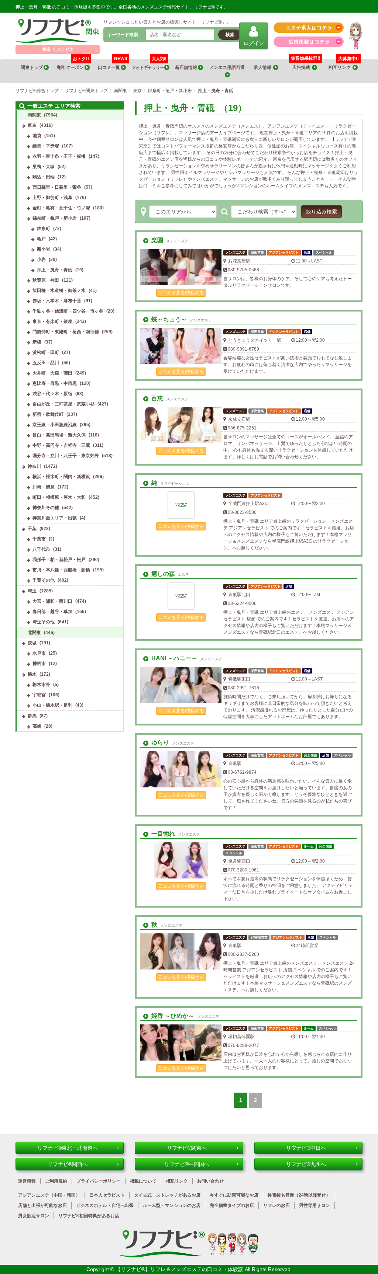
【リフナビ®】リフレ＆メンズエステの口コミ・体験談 (180, 1269)
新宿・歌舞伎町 (47, 414)
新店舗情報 (186, 67)
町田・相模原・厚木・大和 (59, 497)
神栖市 (39, 663)
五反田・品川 (45, 362)
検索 (230, 34)
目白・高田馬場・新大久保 (59, 435)
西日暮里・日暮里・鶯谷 (56, 187)
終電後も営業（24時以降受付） (299, 1195)
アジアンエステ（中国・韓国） (49, 1195)
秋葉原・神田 (45, 280)
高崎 (36, 726)
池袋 (36, 135)
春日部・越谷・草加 (52, 611)
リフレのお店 (276, 1205)
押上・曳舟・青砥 (54, 269)
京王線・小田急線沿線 (54, 424)
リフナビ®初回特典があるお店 (88, 1215)
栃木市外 (41, 684)
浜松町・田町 (45, 352)
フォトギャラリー (148, 64)
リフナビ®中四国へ (186, 1164)
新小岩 (43, 249)
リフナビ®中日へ (306, 1148)
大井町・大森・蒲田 (52, 373)
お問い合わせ (210, 1181)
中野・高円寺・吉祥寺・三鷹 (61, 445)
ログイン (253, 43)
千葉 (32, 528)
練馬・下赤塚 (45, 146)
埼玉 (32, 591)
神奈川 (34, 466)
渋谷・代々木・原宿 (52, 393)
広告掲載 (302, 67)
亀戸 (41, 238)
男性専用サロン (314, 1205)
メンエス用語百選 (227, 67)
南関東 (34, 115)
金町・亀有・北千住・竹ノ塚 (61, 207)
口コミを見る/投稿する (181, 292)
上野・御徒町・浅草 (52, 197)
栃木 (32, 674)
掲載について (143, 1181)
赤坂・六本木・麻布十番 (56, 300)
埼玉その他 (43, 621)
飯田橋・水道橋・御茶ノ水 (59, 290)
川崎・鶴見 (43, 487)
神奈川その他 (45, 507)
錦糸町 (43, 228)
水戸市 (39, 653)
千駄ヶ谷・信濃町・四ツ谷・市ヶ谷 (67, 311)
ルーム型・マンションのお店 (171, 1205)
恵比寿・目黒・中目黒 (54, 383)
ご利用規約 (56, 1181)
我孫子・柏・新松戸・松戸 (59, 559)
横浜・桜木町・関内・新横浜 (61, 476)
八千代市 (41, 549)
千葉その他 (43, 580)
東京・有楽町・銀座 (52, 321)
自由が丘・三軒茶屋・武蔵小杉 (63, 404)
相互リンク (344, 64)
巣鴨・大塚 (43, 166)
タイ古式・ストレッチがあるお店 (167, 1195)
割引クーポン (73, 64)
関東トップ (32, 67)
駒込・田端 (43, 177)
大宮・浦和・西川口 (52, 601)
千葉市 (39, 539)
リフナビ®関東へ (187, 1148)
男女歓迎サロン (33, 1215)
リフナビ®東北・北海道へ (67, 1148)
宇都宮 (39, 694)
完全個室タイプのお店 (232, 1205)
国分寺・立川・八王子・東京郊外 (65, 455)
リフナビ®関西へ (67, 1164)
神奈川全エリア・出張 (54, 518)
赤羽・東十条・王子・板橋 (59, 156)
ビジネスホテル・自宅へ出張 (105, 1205)
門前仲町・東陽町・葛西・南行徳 (65, 331)
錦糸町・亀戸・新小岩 (54, 218)
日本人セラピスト (107, 1195)
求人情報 (263, 67)
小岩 (41, 259)
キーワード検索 (122, 34)
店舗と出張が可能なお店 (42, 1205)
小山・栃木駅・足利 (52, 705)
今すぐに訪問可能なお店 (234, 1195)
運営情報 (27, 1181)
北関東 (34, 632)
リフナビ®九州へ (306, 1164)
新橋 (36, 342)
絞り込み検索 (321, 212)
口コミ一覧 (112, 64)
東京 (32, 125)
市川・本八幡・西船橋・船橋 (61, 569)
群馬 (32, 715)
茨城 (32, 642)
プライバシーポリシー (98, 1181)
